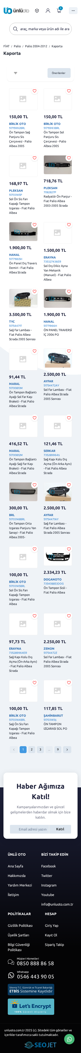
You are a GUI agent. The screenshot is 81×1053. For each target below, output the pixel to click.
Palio (17, 46)
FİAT (6, 46)
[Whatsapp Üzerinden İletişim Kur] (69, 1039)
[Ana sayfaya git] (16, 10)
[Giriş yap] (48, 10)
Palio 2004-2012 (36, 46)
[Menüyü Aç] (73, 10)
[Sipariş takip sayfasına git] (37, 10)
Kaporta (57, 46)
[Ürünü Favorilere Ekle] (34, 90)
